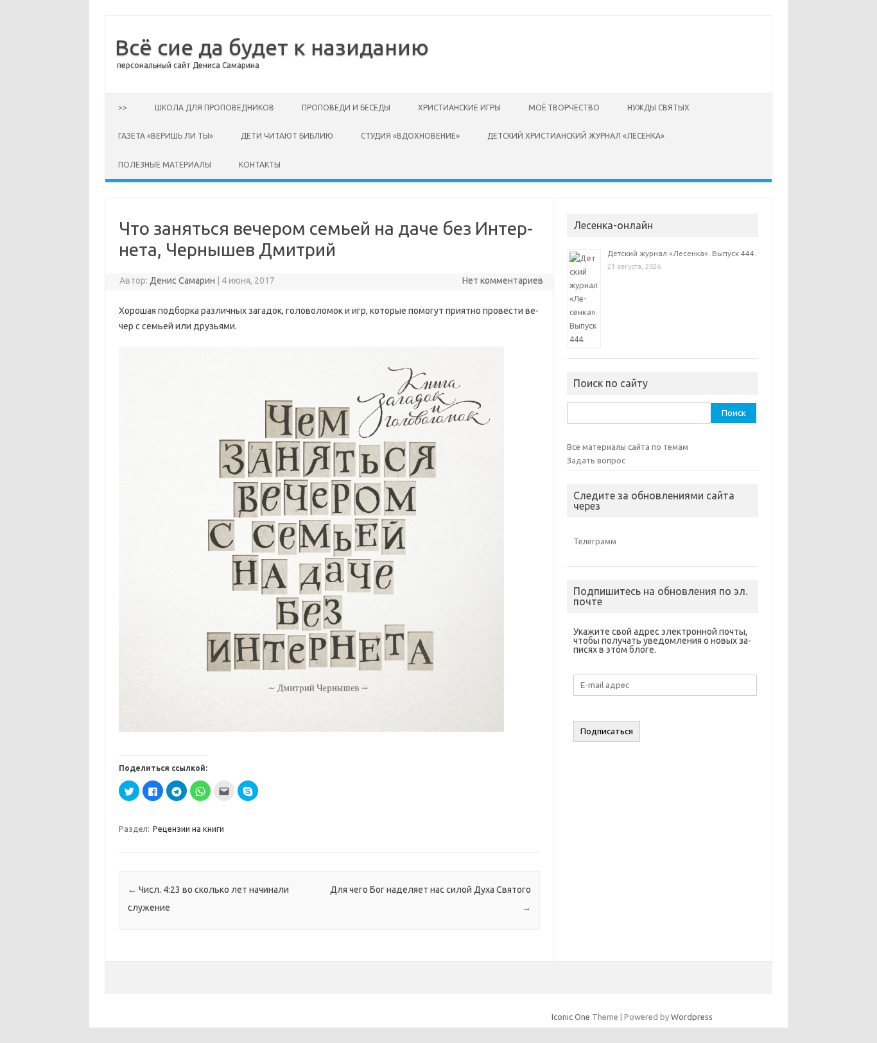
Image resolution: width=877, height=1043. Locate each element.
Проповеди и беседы (346, 107)
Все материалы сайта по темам (627, 446)
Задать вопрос (596, 460)
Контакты (260, 164)
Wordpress (692, 1016)
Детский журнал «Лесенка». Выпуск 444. (681, 253)
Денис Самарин (182, 280)
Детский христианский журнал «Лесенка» (575, 136)
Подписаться (606, 731)
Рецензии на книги (188, 828)
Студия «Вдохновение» (410, 136)
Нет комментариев (502, 280)
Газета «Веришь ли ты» (165, 136)
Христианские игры (459, 107)
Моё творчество (564, 107)
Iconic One (570, 1016)
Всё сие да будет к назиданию (272, 47)
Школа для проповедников (214, 107)
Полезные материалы (164, 164)
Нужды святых (658, 107)
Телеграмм (594, 541)
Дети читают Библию (287, 136)
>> (122, 107)
